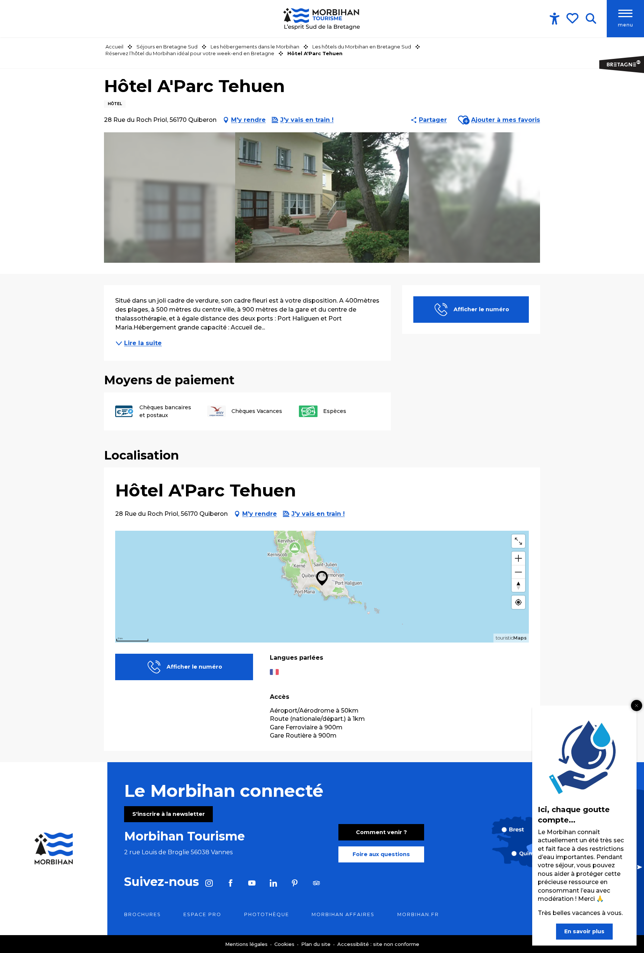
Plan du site (316, 944)
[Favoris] (573, 18)
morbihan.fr (418, 914)
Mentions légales (247, 944)
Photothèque (266, 914)
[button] (590, 18)
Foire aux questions (381, 854)
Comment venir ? (381, 832)
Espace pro (202, 914)
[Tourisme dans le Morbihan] (322, 19)
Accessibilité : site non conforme (378, 944)
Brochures (142, 914)
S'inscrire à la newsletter (168, 814)
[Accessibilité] (554, 18)
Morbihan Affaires (343, 914)
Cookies (285, 944)
